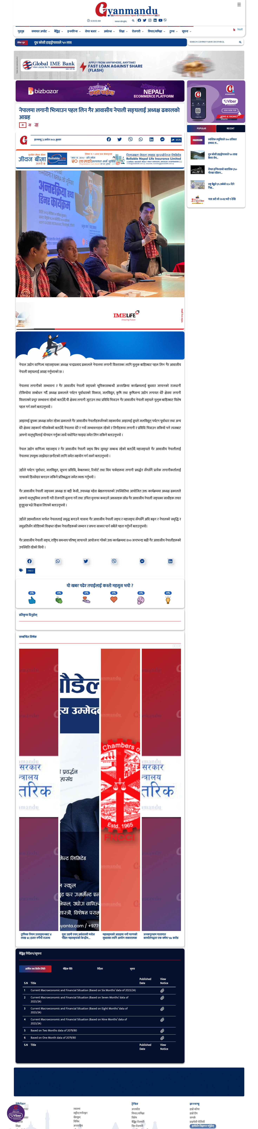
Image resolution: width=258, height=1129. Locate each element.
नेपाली (240, 30)
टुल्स (172, 31)
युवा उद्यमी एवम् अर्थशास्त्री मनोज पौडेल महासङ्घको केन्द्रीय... (78, 936)
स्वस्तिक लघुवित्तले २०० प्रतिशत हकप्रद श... (222, 141)
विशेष (134, 1117)
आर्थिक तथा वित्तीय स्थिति (35, 969)
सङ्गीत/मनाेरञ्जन (80, 1113)
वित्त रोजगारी (137, 1126)
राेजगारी (136, 31)
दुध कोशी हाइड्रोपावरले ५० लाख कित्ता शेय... (222, 156)
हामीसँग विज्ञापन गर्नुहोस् (203, 1126)
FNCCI (30, 570)
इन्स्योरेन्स (72, 31)
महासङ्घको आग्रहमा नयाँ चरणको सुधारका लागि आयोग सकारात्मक (120, 936)
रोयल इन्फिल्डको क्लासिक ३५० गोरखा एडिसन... (222, 171)
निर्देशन (100, 969)
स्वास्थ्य (77, 1109)
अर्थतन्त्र (108, 31)
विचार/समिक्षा (155, 31)
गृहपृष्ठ (21, 31)
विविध (76, 1121)
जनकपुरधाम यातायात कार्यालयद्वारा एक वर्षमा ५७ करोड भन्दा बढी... (161, 938)
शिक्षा (121, 31)
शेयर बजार (90, 31)
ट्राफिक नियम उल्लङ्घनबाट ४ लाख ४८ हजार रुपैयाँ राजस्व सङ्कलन (36, 938)
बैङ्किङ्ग (57, 31)
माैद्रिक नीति (67, 969)
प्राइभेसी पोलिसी (197, 1122)
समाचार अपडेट (39, 31)
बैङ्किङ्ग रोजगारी (138, 1122)
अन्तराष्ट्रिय (78, 1126)
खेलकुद (77, 1117)
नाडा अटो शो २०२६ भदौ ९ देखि (222, 199)
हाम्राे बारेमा (195, 1109)
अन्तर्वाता (136, 1109)
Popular (201, 128)
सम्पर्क (193, 1117)
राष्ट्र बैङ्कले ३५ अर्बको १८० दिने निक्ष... (221, 186)
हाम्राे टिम (193, 1113)
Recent (230, 128)
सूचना (185, 31)
